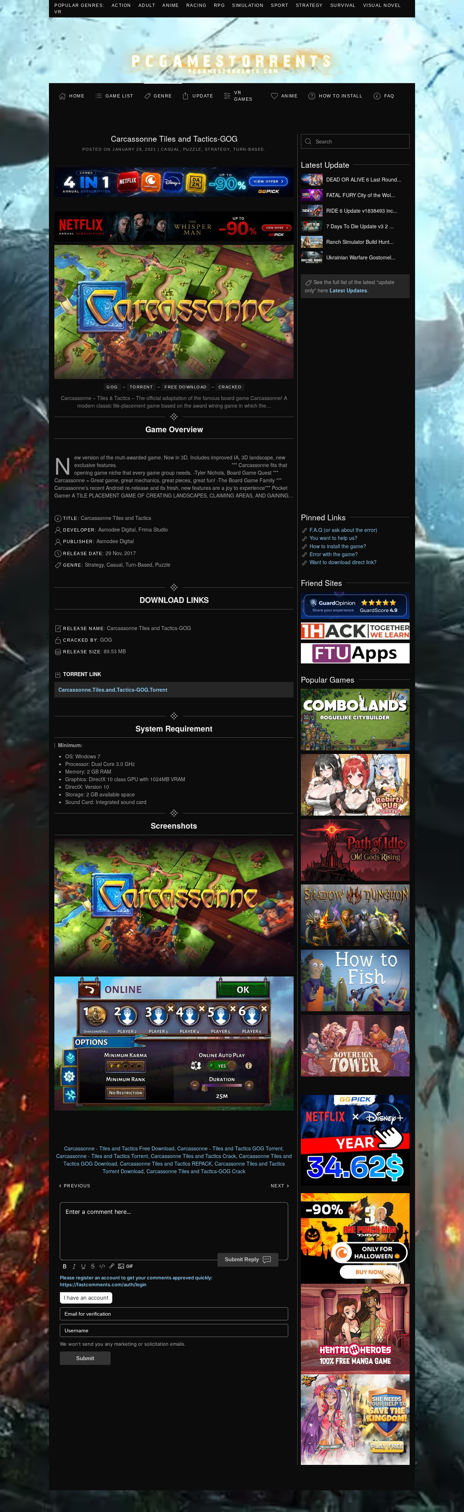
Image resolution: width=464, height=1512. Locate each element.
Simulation (248, 5)
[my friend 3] (355, 630)
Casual (170, 149)
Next (278, 1185)
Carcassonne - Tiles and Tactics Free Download (119, 1148)
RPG (219, 5)
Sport (280, 5)
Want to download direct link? (343, 562)
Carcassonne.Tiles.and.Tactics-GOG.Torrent (112, 689)
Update (202, 96)
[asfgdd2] (355, 1328)
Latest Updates (348, 290)
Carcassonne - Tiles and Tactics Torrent (102, 1155)
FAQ (389, 96)
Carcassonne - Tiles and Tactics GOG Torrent (229, 1148)
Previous (76, 1185)
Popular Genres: (79, 5)
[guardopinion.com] (355, 604)
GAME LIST (119, 96)
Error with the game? (334, 554)
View (355, 717)
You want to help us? (333, 537)
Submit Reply (242, 1259)
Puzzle (192, 149)
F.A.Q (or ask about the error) (343, 529)
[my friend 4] (355, 652)
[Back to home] (232, 50)
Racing (196, 5)
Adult (147, 5)
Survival (343, 5)
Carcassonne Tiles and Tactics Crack (193, 1155)
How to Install (340, 96)
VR (58, 11)
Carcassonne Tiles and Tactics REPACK (166, 1163)
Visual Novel (382, 5)
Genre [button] (163, 96)
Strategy (309, 5)
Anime (170, 5)
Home (76, 96)
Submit (85, 1358)
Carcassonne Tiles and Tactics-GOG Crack (195, 1171)
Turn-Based (248, 149)
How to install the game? (338, 546)
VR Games (243, 96)
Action (121, 5)
